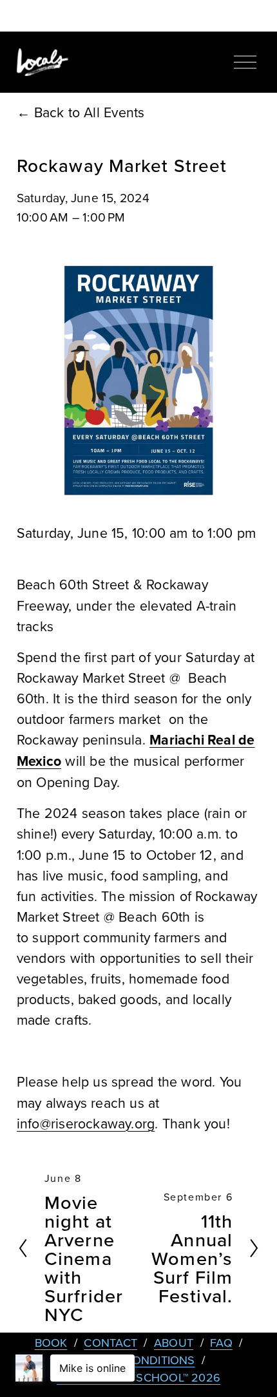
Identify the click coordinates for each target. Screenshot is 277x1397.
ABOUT (173, 1342)
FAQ (221, 1342)
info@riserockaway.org (86, 1123)
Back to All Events (89, 112)
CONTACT (110, 1342)
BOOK (51, 1342)
